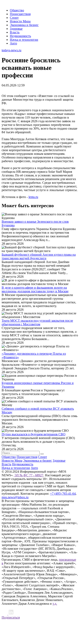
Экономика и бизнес (24, 25)
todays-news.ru (11, 50)
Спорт (14, 17)
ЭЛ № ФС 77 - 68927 (28, 475)
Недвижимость (20, 36)
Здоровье (16, 28)
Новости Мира (20, 21)
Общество (17, 10)
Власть (14, 32)
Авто (13, 43)
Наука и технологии (24, 39)
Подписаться (11, 617)
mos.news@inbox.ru (15, 497)
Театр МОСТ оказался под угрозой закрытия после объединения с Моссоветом (37, 322)
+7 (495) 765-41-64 (63, 493)
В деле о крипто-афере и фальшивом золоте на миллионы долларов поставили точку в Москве (35, 289)
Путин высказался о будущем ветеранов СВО (33, 434)
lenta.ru (33, 197)
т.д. (55, 603)
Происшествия (20, 14)
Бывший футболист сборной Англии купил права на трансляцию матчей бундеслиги (39, 256)
